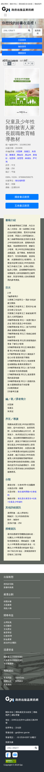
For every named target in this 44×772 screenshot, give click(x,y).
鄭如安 (20, 155)
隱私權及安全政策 (26, 4)
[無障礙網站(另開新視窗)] (11, 761)
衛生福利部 (20, 181)
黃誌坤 (28, 155)
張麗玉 (27, 151)
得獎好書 (7, 601)
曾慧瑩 (20, 158)
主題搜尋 (22, 40)
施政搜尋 (22, 46)
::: (6, 695)
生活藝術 (7, 626)
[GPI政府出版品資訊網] (18, 9)
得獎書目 (19, 681)
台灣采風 (7, 622)
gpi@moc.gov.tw (22, 732)
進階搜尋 (38, 31)
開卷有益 (8, 615)
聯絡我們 (38, 4)
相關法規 (7, 681)
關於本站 (13, 4)
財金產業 (7, 639)
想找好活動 (8, 584)
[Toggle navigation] (5, 15)
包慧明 (12, 158)
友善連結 (7, 684)
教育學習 (7, 633)
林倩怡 (28, 158)
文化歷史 (7, 629)
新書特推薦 (8, 587)
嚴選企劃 (8, 594)
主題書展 (7, 605)
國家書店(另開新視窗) (13, 657)
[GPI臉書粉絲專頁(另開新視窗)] (9, 755)
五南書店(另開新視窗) (13, 660)
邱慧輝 (19, 151)
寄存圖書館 (8, 664)
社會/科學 (8, 636)
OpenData (19, 678)
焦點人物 (7, 608)
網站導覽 (4, 4)
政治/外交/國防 (10, 643)
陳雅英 (12, 155)
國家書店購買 (22, 197)
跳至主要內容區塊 (7, 1)
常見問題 (7, 678)
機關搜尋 (22, 53)
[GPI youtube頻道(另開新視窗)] (15, 755)
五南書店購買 (22, 205)
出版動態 (8, 577)
